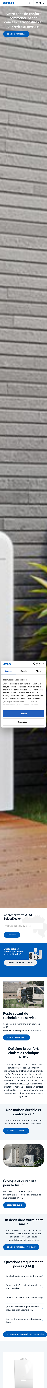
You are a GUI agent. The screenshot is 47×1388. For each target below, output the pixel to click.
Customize (22, 722)
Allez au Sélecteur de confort (20, 962)
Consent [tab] (8, 671)
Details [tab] (23, 671)
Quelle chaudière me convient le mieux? (24, 1276)
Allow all (23, 714)
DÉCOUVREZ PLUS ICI (14, 1205)
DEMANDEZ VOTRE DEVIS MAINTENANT (21, 1247)
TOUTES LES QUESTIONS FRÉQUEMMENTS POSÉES (25, 1334)
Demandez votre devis (16, 34)
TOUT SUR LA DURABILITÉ (16, 1131)
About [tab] (38, 671)
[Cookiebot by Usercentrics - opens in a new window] (33, 664)
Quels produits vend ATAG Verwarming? (24, 1297)
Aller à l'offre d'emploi (16, 1037)
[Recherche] (29, 3)
